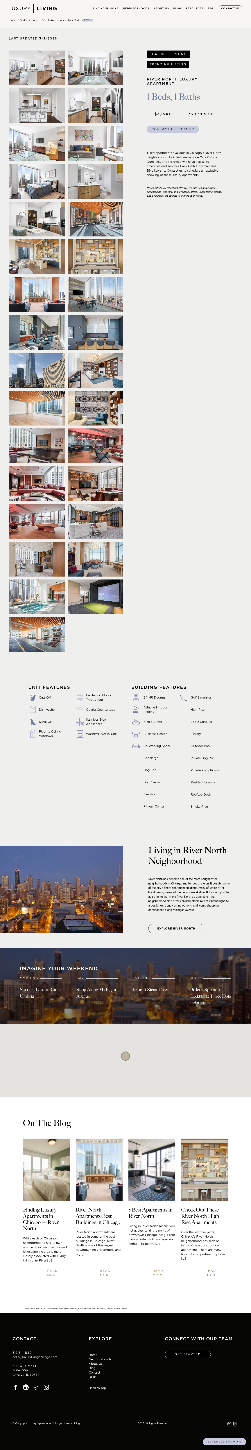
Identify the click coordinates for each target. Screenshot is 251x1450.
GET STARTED (188, 1354)
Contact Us (230, 8)
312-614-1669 (21, 1352)
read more (52, 1273)
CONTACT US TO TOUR (173, 129)
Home (13, 20)
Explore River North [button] (176, 928)
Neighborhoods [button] (136, 8)
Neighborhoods (100, 1359)
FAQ (211, 8)
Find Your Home (29, 20)
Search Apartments (53, 20)
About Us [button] (161, 8)
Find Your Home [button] (106, 8)
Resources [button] (194, 8)
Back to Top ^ (98, 1388)
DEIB (92, 1377)
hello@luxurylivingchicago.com (34, 1357)
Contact (94, 1372)
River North (73, 20)
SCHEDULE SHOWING (224, 1441)
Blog (177, 8)
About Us (96, 1363)
